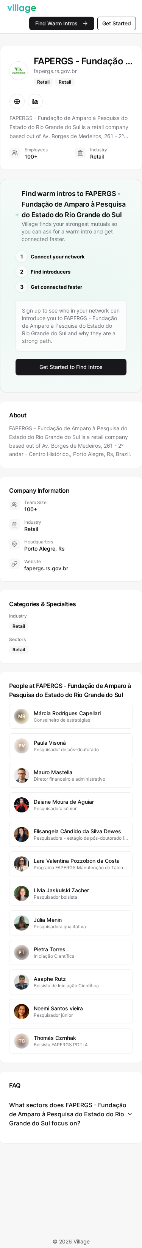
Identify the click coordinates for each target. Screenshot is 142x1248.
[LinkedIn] (35, 101)
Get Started (116, 23)
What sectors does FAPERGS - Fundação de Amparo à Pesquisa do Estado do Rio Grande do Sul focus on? (67, 1114)
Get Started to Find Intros (71, 367)
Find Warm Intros (56, 23)
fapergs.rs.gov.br (46, 568)
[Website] (17, 101)
